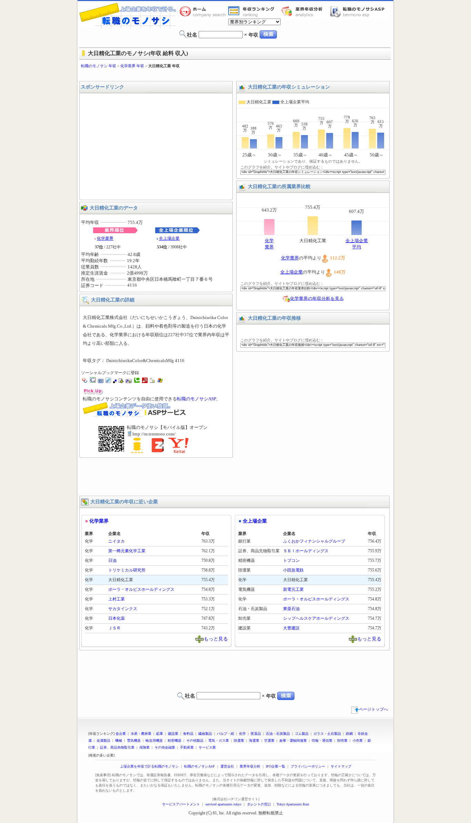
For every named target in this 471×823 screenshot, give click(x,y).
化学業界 (105, 238)
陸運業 (239, 740)
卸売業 (342, 740)
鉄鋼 (349, 733)
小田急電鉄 (293, 570)
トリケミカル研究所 (127, 570)
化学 (242, 733)
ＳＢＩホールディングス (306, 550)
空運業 (269, 740)
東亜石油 (291, 608)
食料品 (188, 733)
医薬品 (256, 733)
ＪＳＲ (114, 628)
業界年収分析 (305, 11)
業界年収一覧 (252, 11)
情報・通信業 (322, 740)
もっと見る (216, 638)
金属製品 (103, 740)
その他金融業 (164, 747)
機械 (118, 740)
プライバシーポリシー (308, 766)
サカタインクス (122, 608)
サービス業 (207, 747)
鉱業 (159, 733)
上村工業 (116, 599)
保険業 (144, 747)
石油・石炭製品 (278, 733)
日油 (112, 560)
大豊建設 (291, 628)
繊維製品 (205, 733)
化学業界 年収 (132, 66)
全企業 (121, 733)
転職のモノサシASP (359, 11)
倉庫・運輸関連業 (293, 740)
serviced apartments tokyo (223, 804)
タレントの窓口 (259, 804)
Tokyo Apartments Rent (293, 804)
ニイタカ (116, 541)
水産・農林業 (141, 733)
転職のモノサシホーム (204, 11)
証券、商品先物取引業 (117, 747)
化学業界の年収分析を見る (317, 298)
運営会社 (227, 766)
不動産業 (187, 747)
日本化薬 (116, 618)
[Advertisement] (235, 75)
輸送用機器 (154, 740)
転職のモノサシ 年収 (98, 66)
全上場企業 (169, 238)
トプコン (291, 560)
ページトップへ (373, 709)
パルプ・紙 (225, 733)
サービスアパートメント (181, 804)
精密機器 (174, 740)
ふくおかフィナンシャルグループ (314, 541)
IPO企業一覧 (275, 766)
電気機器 (134, 740)
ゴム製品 (302, 733)
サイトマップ (341, 766)
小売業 (357, 740)
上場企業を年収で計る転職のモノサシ (149, 766)
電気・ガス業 (218, 740)
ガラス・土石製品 (327, 733)
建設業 (173, 733)
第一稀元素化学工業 (127, 550)
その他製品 (194, 740)
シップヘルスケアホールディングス (316, 618)
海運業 (254, 740)
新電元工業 (293, 589)
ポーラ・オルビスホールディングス (141, 589)
